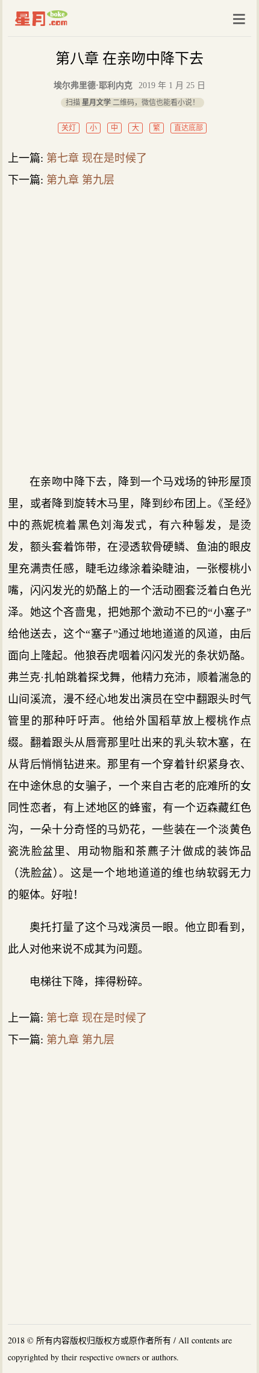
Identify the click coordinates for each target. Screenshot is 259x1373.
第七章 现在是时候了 (96, 158)
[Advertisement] (129, 330)
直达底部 (188, 128)
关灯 (68, 128)
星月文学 (66, 18)
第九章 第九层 (80, 180)
